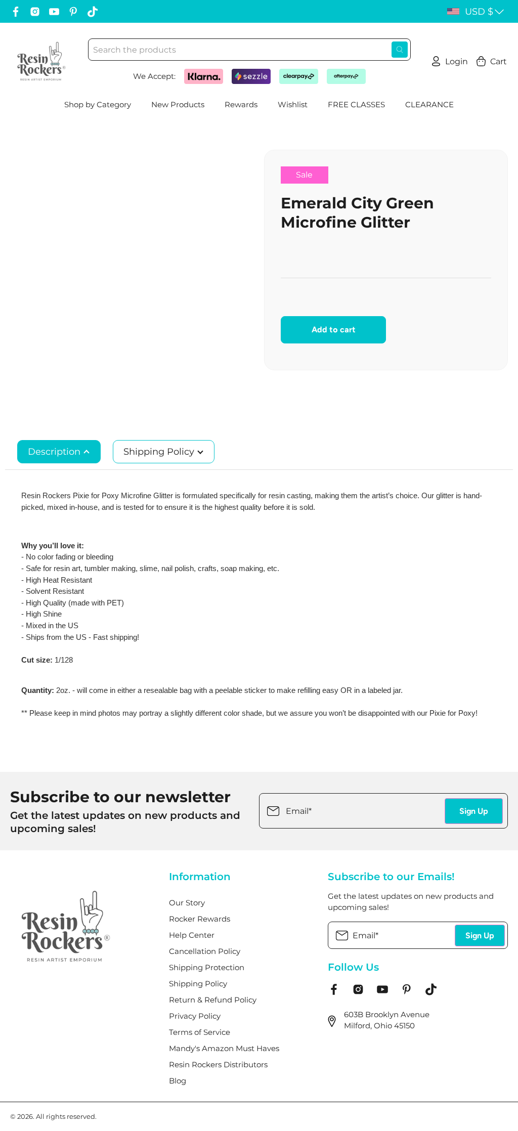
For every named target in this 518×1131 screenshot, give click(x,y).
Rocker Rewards (199, 919)
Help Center (191, 935)
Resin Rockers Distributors (218, 1064)
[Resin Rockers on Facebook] (15, 11)
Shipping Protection (206, 967)
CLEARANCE (429, 104)
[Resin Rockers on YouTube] (54, 11)
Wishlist (293, 104)
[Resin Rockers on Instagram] (34, 11)
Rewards (241, 104)
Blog (177, 1080)
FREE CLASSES (356, 104)
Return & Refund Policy (212, 1000)
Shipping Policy (160, 451)
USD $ (479, 11)
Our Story (187, 902)
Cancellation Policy (204, 951)
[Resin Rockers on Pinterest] (73, 11)
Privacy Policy (195, 1016)
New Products (177, 104)
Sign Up (473, 811)
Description (55, 451)
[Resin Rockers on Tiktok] (92, 11)
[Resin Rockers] (41, 61)
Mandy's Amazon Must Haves (224, 1048)
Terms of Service (199, 1032)
